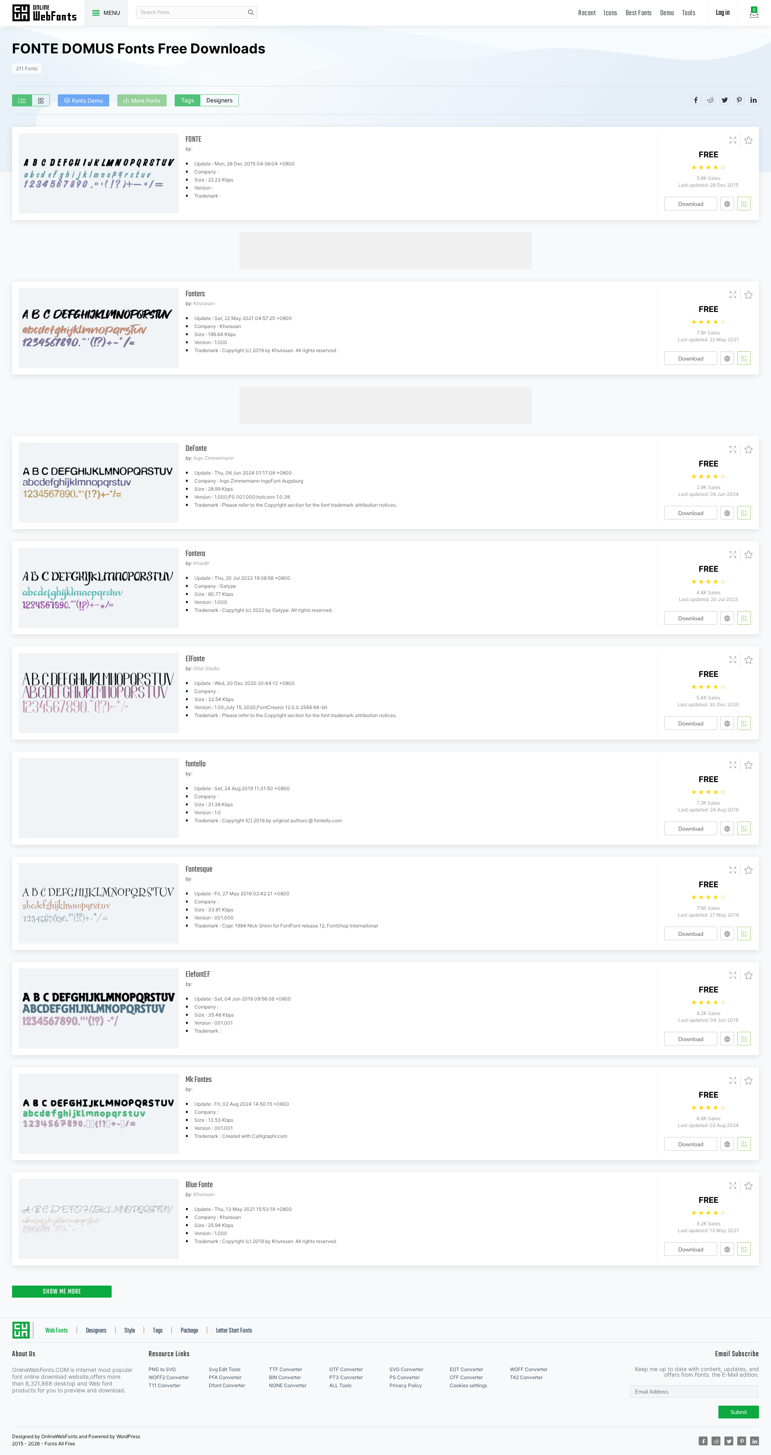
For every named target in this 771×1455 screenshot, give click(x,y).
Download (691, 204)
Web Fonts (56, 1331)
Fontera (195, 554)
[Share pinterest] (739, 99)
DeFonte (196, 448)
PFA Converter (225, 1377)
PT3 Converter (346, 1377)
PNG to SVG (162, 1369)
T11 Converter (164, 1385)
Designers (219, 100)
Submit (738, 1412)
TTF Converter (285, 1369)
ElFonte (195, 659)
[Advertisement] (385, 250)
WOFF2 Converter (169, 1377)
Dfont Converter (227, 1385)
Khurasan (204, 303)
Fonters (195, 294)
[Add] (744, 203)
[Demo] (733, 140)
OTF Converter (346, 1369)
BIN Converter (285, 1377)
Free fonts (48, 13)
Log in (723, 13)
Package (189, 1331)
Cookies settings (468, 1385)
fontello (196, 764)
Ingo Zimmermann (214, 458)
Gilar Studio (207, 668)
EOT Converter (466, 1369)
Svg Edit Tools (225, 1369)
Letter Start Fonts (234, 1331)
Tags (187, 100)
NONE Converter (287, 1385)
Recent (587, 13)
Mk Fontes (199, 1080)
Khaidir (201, 563)
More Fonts (145, 100)
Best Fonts (639, 13)
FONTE (194, 139)
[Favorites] (746, 140)
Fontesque (199, 869)
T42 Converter (526, 1377)
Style (129, 1331)
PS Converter (405, 1377)
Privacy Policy (406, 1385)
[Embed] (727, 203)
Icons (611, 13)
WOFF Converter (528, 1369)
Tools (689, 13)
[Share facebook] (696, 99)
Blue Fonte (199, 1185)
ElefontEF (198, 974)
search (251, 12)
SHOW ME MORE (62, 1292)
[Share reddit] (710, 99)
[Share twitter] (725, 99)
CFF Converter (466, 1377)
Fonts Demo (87, 100)
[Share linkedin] (754, 99)
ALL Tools (340, 1385)
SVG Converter (406, 1369)
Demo (667, 13)
